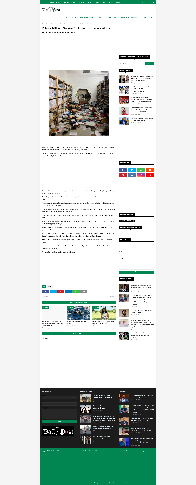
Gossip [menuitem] (108, 17)
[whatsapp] (141, 170)
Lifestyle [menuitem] (144, 17)
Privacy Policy (98, 483)
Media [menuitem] (116, 17)
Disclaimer (121, 483)
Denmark (73, 2)
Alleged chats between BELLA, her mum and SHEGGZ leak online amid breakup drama (142, 78)
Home (43, 24)
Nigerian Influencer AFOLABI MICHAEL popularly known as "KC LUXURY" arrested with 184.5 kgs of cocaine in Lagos (142, 323)
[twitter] (146, 2)
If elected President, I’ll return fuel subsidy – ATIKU (142, 396)
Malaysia (81, 2)
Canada (52, 2)
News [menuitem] (66, 17)
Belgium (58, 2)
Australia (66, 2)
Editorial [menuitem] (84, 17)
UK (46, 2)
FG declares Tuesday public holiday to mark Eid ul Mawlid (142, 119)
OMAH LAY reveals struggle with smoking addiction (142, 311)
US (42, 2)
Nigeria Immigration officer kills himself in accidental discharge (103, 427)
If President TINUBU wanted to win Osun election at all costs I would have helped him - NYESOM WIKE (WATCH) (142, 409)
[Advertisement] (79, 54)
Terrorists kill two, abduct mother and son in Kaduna (103, 407)
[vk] (132, 175)
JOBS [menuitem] (152, 17)
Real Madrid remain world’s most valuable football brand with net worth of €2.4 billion (142, 89)
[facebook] (142, 2)
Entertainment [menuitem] (97, 17)
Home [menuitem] (59, 17)
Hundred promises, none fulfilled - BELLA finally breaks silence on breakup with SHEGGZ (142, 110)
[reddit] (150, 170)
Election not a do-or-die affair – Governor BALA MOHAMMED (141, 429)
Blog (109, 2)
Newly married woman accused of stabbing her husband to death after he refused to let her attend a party (104, 418)
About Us (89, 483)
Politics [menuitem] (74, 17)
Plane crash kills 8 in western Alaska (76, 322)
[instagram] (150, 2)
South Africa (90, 2)
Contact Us (129, 483)
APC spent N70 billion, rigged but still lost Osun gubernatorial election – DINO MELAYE (142, 441)
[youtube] (150, 175)
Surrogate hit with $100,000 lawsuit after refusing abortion (103, 322)
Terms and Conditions (110, 483)
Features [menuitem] (125, 17)
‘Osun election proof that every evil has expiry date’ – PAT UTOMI (142, 419)
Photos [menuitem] (134, 17)
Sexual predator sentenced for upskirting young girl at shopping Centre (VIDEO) (52, 323)
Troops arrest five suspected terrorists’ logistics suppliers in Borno (102, 397)
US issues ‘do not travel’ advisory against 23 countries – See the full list (141, 287)
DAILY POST (56, 451)
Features (48, 24)
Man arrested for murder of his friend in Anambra (103, 438)
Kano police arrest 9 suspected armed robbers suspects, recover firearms (141, 335)
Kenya (98, 2)
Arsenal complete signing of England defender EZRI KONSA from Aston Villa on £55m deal (141, 99)
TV (113, 2)
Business (118, 2)
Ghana (104, 2)
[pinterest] (153, 2)
